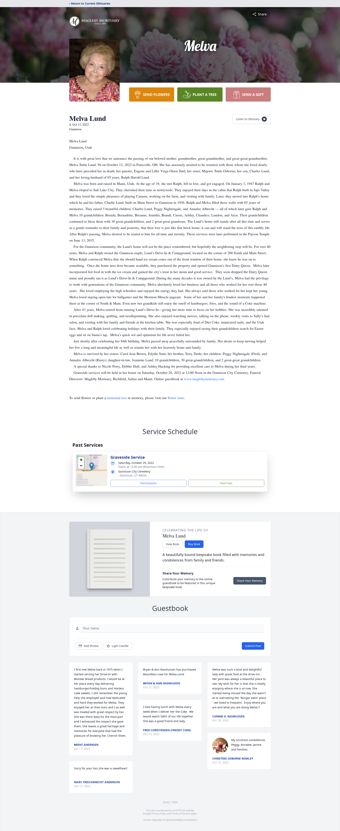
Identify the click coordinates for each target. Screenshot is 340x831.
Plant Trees (226, 483)
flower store (176, 397)
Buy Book (194, 544)
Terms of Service (181, 813)
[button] (91, 466)
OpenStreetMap (174, 820)
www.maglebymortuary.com (204, 378)
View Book (172, 544)
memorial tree (117, 397)
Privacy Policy (159, 813)
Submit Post (253, 646)
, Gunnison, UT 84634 (132, 475)
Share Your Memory (250, 581)
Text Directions (148, 483)
